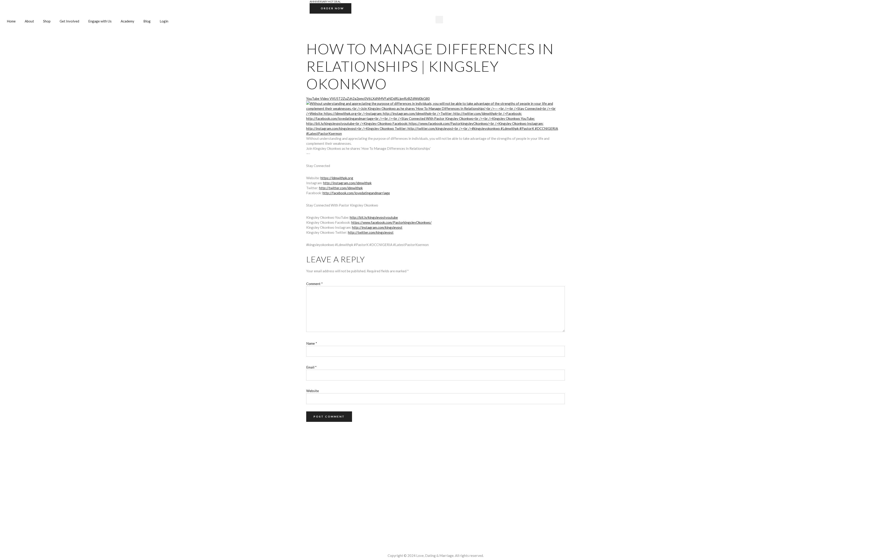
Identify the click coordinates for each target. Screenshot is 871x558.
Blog (147, 21)
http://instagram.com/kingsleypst (377, 227)
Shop (47, 21)
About (29, 21)
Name (311, 343)
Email (311, 367)
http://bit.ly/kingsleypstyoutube (374, 217)
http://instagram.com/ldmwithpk (347, 183)
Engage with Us (100, 21)
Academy (127, 21)
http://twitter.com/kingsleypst (371, 232)
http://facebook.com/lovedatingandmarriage (356, 193)
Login (164, 21)
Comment (314, 284)
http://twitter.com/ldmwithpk (341, 188)
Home (11, 21)
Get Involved (69, 21)
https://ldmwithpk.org (337, 178)
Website (312, 391)
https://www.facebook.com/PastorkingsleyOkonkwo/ (391, 222)
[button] (439, 19)
